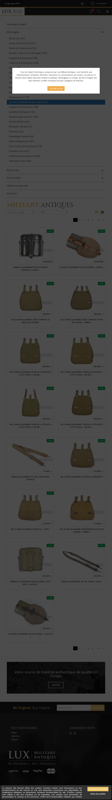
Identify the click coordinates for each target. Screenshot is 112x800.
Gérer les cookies (97, 793)
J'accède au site (56, 88)
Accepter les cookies (98, 789)
